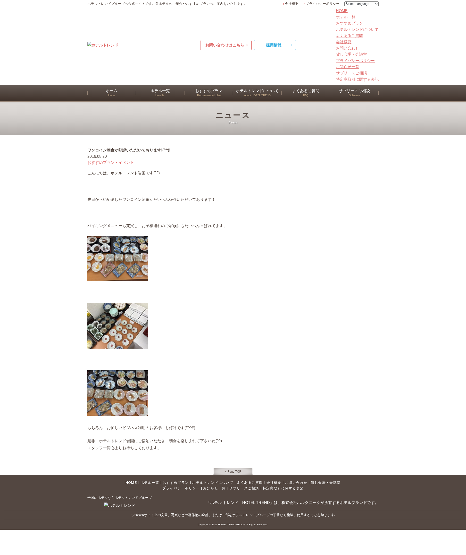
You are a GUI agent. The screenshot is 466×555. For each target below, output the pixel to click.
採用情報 (274, 45)
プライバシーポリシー (323, 4)
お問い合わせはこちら (224, 45)
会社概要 (292, 4)
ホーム (111, 93)
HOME (342, 11)
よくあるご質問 (349, 36)
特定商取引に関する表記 (357, 79)
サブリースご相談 (351, 73)
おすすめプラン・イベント (110, 162)
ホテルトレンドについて (357, 29)
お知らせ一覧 (347, 67)
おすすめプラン (349, 23)
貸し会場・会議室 (351, 54)
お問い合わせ (347, 48)
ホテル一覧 (345, 17)
